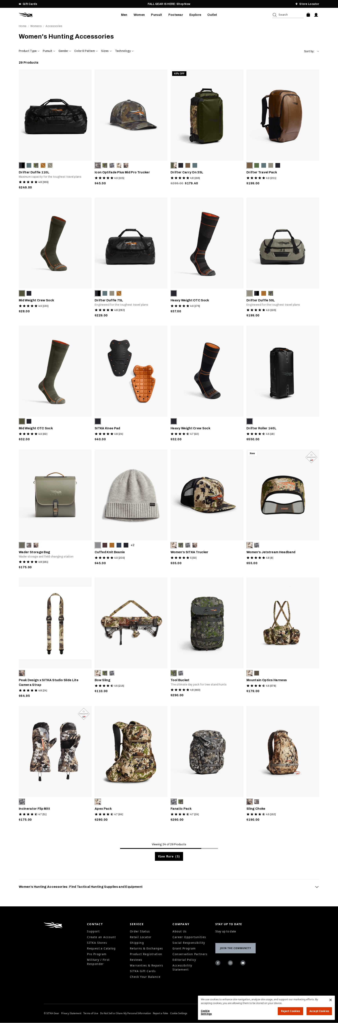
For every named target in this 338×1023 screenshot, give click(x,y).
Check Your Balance (145, 977)
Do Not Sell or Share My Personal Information (125, 1013)
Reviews (136, 960)
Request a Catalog (101, 948)
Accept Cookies (319, 1011)
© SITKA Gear (51, 1013)
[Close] (330, 1000)
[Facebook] (218, 963)
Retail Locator (141, 937)
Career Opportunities (189, 937)
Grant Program (184, 948)
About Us (180, 931)
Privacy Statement (71, 1013)
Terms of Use (90, 1013)
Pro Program (96, 954)
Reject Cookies (290, 1011)
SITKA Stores (97, 943)
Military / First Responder (98, 962)
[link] (55, 130)
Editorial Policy (184, 960)
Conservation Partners (190, 954)
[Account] (316, 15)
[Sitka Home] (70, 15)
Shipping (137, 943)
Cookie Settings (178, 1013)
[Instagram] (231, 963)
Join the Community (235, 948)
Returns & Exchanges (146, 948)
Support (93, 931)
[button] (311, 51)
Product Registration (146, 954)
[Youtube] (243, 963)
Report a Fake (160, 1013)
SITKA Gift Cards (143, 971)
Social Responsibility (189, 943)
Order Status (140, 931)
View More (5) (169, 856)
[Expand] (317, 886)
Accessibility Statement (182, 967)
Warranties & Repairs (146, 965)
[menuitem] (124, 15)
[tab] (169, 886)
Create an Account (101, 937)
